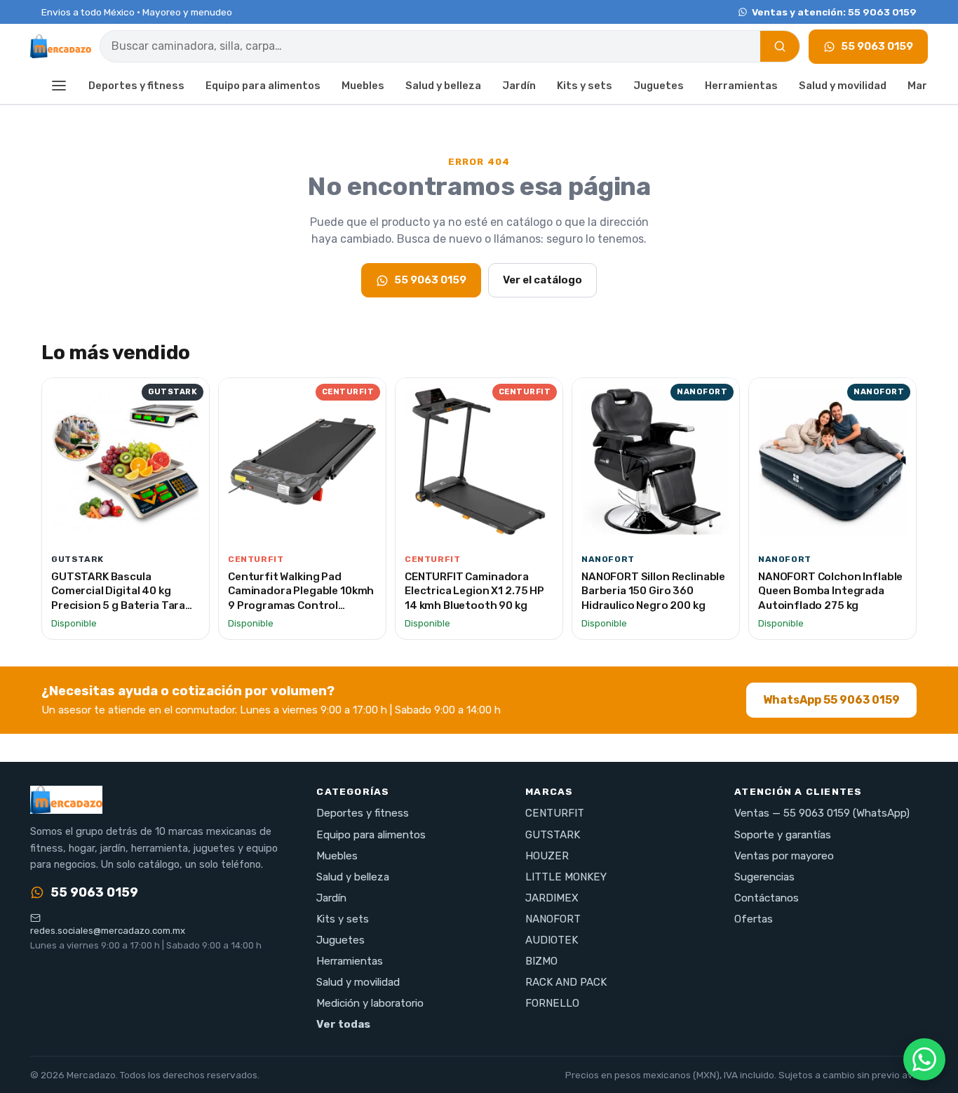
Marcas (927, 85)
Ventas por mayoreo (784, 856)
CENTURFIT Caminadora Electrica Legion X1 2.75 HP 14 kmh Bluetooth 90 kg (474, 591)
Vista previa (132, 528)
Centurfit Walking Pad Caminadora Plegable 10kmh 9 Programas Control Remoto (301, 598)
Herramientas (741, 85)
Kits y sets (584, 85)
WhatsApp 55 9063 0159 (831, 699)
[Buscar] (780, 46)
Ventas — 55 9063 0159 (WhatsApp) (822, 813)
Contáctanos (766, 898)
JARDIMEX (552, 898)
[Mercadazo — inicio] (60, 46)
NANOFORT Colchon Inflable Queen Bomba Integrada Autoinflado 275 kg (830, 591)
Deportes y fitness (136, 85)
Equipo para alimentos (263, 85)
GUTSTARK (552, 835)
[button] (58, 86)
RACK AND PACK (566, 982)
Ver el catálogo (542, 280)
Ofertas (753, 919)
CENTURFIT (554, 813)
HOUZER (547, 856)
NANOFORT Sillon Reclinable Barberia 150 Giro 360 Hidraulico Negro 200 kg (653, 591)
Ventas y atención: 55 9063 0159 (834, 12)
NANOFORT (553, 919)
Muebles (363, 85)
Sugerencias (764, 877)
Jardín (519, 85)
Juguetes (658, 85)
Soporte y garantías (782, 835)
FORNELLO (552, 1003)
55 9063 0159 (877, 46)
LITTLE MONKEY (566, 877)
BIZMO (541, 961)
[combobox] (430, 46)
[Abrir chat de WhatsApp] (924, 1059)
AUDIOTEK (551, 940)
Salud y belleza (443, 85)
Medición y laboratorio (370, 1003)
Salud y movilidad (842, 85)
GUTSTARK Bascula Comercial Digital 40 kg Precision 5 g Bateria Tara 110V (118, 598)
